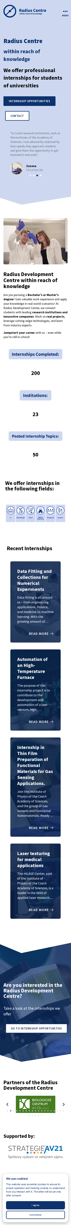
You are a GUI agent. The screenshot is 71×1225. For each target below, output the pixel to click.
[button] (30, 175)
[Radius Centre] (27, 11)
